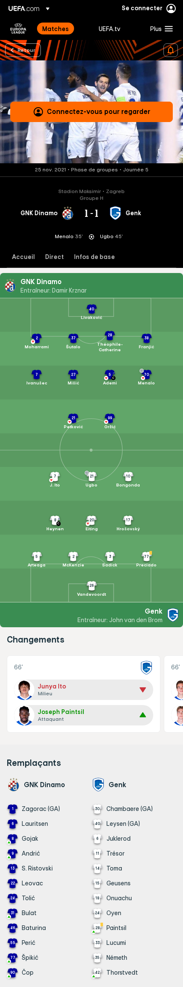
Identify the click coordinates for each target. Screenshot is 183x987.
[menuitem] (63, 28)
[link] (55, 28)
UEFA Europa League (18, 28)
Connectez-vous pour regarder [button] (98, 111)
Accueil (23, 257)
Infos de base (94, 257)
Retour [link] (26, 50)
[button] (159, 28)
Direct (54, 257)
